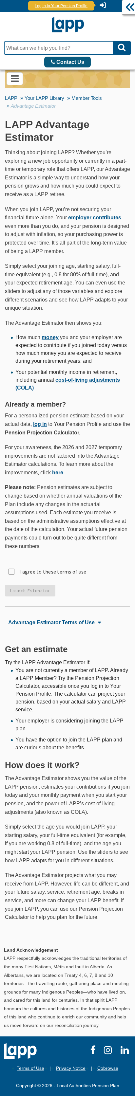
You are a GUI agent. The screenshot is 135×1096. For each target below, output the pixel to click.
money (50, 337)
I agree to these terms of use (52, 571)
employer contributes (94, 217)
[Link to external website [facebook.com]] (94, 1051)
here (57, 472)
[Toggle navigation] (15, 78)
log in (40, 424)
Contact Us (69, 62)
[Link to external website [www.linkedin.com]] (126, 1051)
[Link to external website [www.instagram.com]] (109, 1051)
